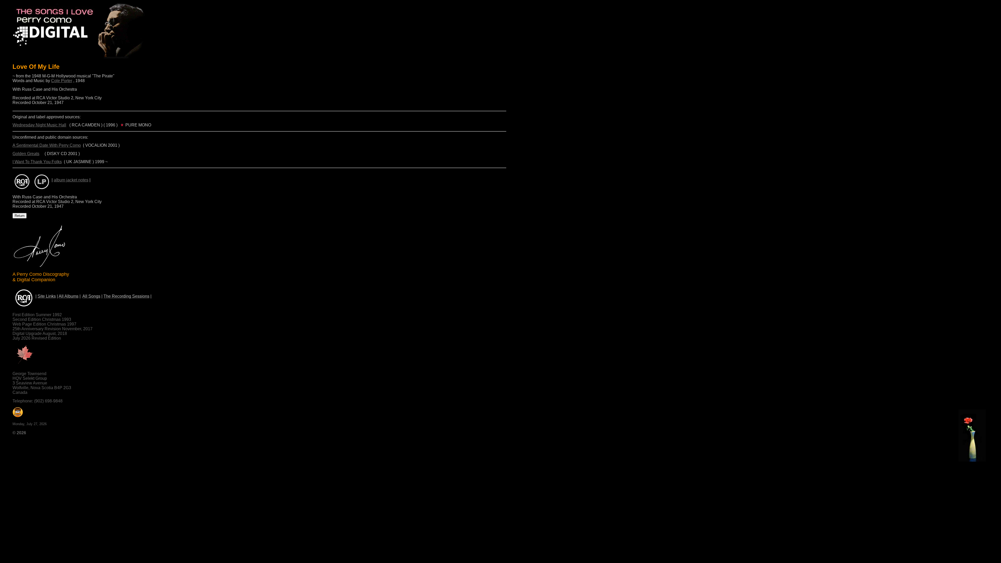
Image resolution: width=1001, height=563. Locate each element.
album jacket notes (71, 180)
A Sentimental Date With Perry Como (47, 145)
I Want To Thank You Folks (37, 162)
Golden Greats (26, 153)
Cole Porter (61, 80)
